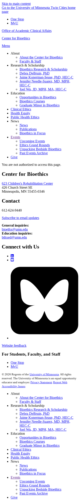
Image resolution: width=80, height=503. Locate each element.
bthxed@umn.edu (14, 237)
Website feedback (14, 345)
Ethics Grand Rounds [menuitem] (35, 145)
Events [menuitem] (15, 137)
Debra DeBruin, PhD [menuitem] (35, 73)
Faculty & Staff (30, 401)
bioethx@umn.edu (15, 229)
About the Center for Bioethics (41, 397)
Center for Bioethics (16, 38)
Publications (28, 469)
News (24, 465)
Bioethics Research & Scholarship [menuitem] (43, 69)
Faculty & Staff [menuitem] (30, 61)
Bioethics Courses (32, 441)
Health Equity (20, 453)
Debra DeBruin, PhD (35, 413)
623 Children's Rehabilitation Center (27, 183)
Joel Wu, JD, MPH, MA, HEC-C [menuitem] (43, 89)
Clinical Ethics (21, 449)
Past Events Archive (34, 493)
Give (14, 497)
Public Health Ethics (25, 457)
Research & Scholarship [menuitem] (27, 65)
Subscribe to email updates (20, 218)
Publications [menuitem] (28, 129)
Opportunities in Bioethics (38, 437)
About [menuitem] (15, 53)
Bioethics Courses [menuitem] (32, 101)
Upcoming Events (32, 481)
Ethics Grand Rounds (35, 485)
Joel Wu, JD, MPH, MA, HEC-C (43, 429)
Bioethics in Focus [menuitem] (33, 133)
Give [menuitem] (14, 157)
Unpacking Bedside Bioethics (40, 489)
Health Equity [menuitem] (20, 113)
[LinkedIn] (12, 256)
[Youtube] (12, 260)
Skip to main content (16, 4)
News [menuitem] (15, 121)
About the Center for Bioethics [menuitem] (41, 57)
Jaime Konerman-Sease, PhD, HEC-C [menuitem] (46, 77)
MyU (14, 23)
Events (15, 477)
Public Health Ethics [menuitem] (25, 117)
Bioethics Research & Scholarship (43, 409)
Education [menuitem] (18, 93)
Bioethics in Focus (33, 473)
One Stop (17, 19)
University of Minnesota (44, 374)
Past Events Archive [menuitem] (34, 153)
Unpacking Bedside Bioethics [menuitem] (40, 149)
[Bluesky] (44, 338)
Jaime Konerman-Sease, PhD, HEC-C (46, 417)
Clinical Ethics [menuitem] (21, 109)
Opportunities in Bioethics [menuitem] (38, 97)
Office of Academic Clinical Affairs (27, 31)
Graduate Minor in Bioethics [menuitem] (40, 105)
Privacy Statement (41, 382)
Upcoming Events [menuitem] (32, 141)
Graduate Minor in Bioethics (40, 445)
